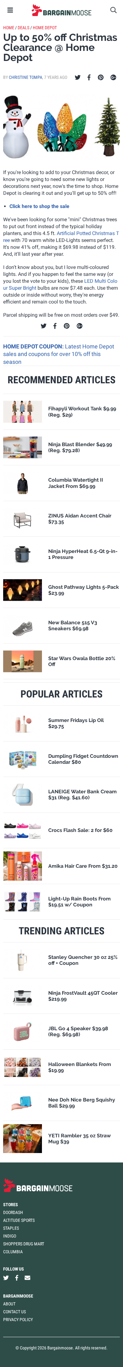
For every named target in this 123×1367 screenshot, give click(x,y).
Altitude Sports (19, 1220)
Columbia (13, 1251)
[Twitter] (77, 77)
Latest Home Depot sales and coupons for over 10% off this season (58, 354)
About (9, 1303)
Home (8, 27)
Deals (23, 27)
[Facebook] (89, 77)
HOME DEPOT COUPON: (34, 346)
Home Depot (45, 27)
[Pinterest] (100, 77)
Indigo (9, 1236)
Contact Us (14, 1311)
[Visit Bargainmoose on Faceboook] (16, 1278)
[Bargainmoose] (61, 10)
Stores (10, 1204)
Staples (11, 1228)
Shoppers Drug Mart (23, 1243)
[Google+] (113, 77)
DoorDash (13, 1212)
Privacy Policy (18, 1319)
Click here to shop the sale (39, 206)
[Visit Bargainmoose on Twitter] (6, 1278)
